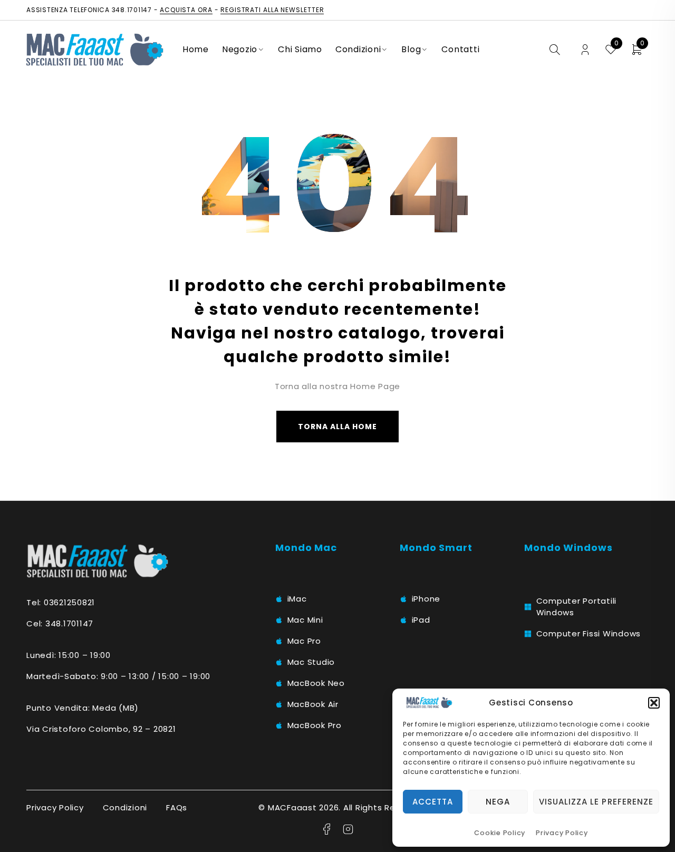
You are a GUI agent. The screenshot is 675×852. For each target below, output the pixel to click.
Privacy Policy (562, 832)
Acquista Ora (186, 9)
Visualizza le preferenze (596, 801)
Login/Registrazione (585, 50)
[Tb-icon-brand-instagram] (348, 829)
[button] (654, 703)
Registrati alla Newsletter (272, 9)
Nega (498, 801)
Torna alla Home (338, 426)
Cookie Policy (499, 832)
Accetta (432, 801)
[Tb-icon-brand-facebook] (327, 829)
